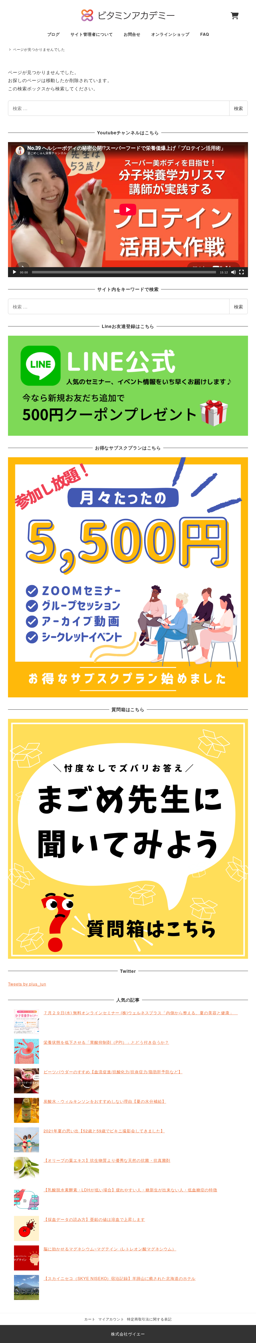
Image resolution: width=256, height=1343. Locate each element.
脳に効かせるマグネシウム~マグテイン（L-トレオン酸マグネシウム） (110, 1249)
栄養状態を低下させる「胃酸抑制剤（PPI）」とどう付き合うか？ (106, 1042)
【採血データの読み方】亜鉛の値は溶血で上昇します (94, 1219)
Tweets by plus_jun (27, 984)
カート (90, 1318)
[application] (128, 209)
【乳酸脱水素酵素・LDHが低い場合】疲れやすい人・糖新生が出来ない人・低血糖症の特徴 (130, 1190)
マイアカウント (111, 1318)
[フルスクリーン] (241, 272)
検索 (238, 108)
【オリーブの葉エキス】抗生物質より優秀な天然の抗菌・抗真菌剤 (107, 1160)
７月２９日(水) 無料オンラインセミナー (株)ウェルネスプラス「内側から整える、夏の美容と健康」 (141, 1013)
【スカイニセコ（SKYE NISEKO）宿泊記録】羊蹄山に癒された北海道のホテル (120, 1278)
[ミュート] (233, 272)
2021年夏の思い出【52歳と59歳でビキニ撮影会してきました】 (104, 1131)
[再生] (14, 272)
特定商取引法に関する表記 (149, 1318)
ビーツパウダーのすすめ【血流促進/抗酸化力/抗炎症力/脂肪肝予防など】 (113, 1072)
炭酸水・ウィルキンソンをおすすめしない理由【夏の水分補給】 (105, 1101)
